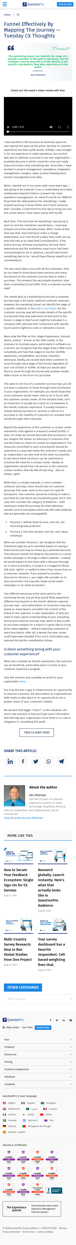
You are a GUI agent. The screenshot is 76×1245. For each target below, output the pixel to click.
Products (9, 1047)
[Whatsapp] (48, 761)
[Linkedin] (10, 761)
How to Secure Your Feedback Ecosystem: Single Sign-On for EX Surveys (18, 880)
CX (18, 14)
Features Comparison (16, 1069)
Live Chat (27, 1027)
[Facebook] (23, 761)
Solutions (9, 1076)
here (22, 681)
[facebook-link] (50, 1020)
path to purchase (45, 308)
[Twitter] (35, 761)
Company (9, 1084)
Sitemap (63, 1228)
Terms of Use (28, 1232)
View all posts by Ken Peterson (23, 818)
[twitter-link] (57, 1020)
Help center (12, 1027)
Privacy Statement (11, 1232)
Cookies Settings (45, 1232)
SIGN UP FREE (65, 4)
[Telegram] (61, 761)
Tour (6, 1039)
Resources (10, 1054)
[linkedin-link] (64, 1020)
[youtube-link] (70, 1020)
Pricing (8, 1061)
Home (7, 14)
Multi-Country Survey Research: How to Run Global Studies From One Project (18, 949)
